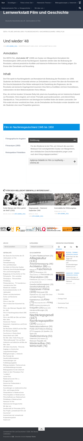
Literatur (5, 299)
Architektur (38, 266)
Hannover (69, 273)
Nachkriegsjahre (47, 31)
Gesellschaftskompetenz (41, 284)
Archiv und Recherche (10, 297)
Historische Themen (44, 3)
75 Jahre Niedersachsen (41, 256)
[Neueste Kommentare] (71, 247)
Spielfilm (60, 31)
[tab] (15, 138)
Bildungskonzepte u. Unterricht (65, 3)
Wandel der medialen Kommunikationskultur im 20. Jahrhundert (12, 290)
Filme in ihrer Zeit (26, 3)
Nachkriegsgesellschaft (46, 316)
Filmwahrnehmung (9, 262)
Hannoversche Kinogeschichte (12, 404)
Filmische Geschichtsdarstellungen (14, 269)
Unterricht (35, 338)
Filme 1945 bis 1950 (16, 31)
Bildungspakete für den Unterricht (13, 370)
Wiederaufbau (40, 343)
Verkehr (44, 338)
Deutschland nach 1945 (10, 335)
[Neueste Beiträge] (59, 247)
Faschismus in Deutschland (12, 333)
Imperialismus (35, 294)
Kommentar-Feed (63, 303)
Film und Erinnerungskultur (11, 271)
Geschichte (36, 282)
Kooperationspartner (9, 417)
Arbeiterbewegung (41, 263)
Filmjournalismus (35, 274)
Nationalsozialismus (41, 326)
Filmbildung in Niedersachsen (12, 399)
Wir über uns (39, 8)
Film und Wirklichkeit (9, 265)
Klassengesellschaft (41, 302)
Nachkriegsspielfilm (42, 322)
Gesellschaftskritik (39, 287)
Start (3, 3)
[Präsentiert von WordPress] (13, 436)
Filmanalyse (40, 272)
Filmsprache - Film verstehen (12, 276)
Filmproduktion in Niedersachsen (13, 392)
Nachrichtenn (41, 324)
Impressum (6, 420)
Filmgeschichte (32, 31)
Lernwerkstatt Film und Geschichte (36, 12)
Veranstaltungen (72, 254)
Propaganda (38, 331)
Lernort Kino (7, 376)
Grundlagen (12, 3)
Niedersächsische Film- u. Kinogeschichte (16, 8)
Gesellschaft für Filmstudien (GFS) (14, 408)
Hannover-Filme (39, 290)
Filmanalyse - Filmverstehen (12, 278)
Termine (75, 252)
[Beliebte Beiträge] (65, 247)
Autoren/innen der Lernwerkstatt (13, 415)
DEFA (5, 31)
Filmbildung (6, 281)
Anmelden (61, 294)
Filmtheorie (35, 279)
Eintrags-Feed (62, 298)
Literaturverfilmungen (39, 310)
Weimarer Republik (38, 341)
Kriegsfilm (36, 308)
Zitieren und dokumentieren (11, 294)
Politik (34, 329)
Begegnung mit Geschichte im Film (14, 274)
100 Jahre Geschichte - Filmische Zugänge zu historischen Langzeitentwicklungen (13, 349)
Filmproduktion (39, 277)
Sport (33, 334)
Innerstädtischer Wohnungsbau (65, 208)
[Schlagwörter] (77, 247)
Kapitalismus (37, 300)
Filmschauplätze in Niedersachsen (14, 395)
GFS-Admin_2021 (11, 46)
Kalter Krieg (38, 297)
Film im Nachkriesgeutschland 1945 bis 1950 (29, 127)
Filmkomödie (47, 274)
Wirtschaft (38, 345)
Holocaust (42, 292)
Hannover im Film (8, 401)
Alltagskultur (38, 259)
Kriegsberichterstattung (42, 305)
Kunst (46, 308)
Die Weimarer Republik (10, 331)
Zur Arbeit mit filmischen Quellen (13, 267)
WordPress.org (62, 308)
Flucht (43, 279)
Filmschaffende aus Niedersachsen (14, 397)
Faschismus (41, 270)
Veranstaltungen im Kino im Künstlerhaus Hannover (72, 279)
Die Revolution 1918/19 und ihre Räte (14, 328)
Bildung (68, 252)
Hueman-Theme (31, 436)
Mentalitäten (34, 312)
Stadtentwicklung (41, 336)
